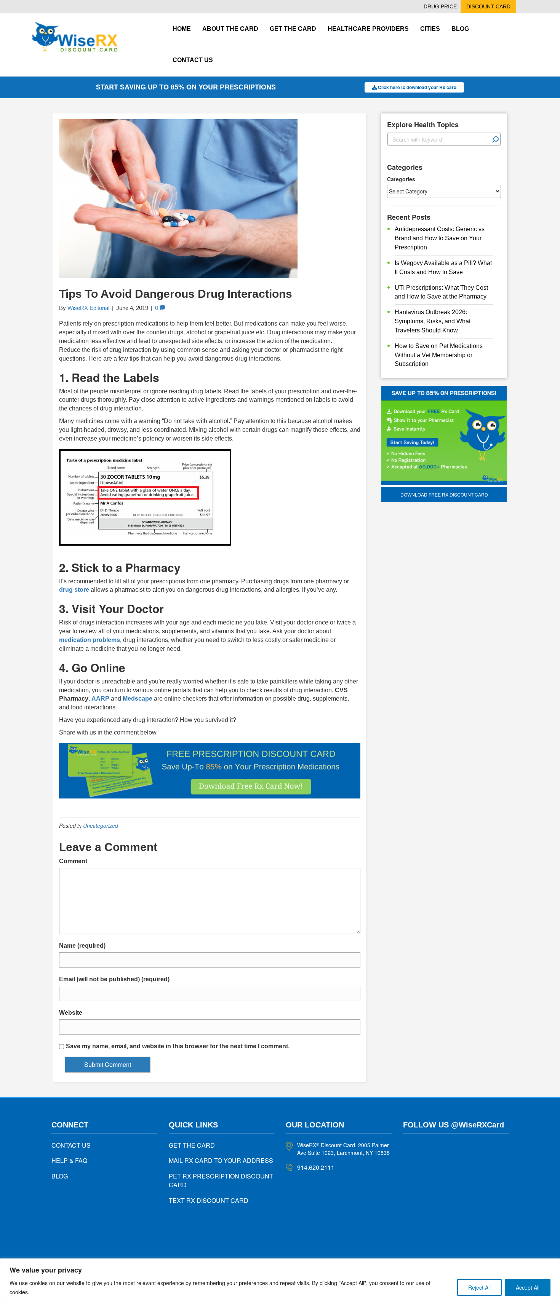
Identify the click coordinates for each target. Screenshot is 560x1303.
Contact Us (193, 60)
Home (182, 29)
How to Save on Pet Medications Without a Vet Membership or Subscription (439, 355)
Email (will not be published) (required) (114, 979)
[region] (280, 1280)
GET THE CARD (192, 1145)
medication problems (89, 640)
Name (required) (82, 945)
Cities (430, 29)
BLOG (59, 1176)
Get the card (293, 29)
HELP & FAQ (69, 1160)
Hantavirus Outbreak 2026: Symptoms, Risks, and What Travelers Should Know (432, 321)
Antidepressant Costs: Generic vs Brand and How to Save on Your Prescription (440, 238)
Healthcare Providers (368, 29)
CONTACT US (71, 1145)
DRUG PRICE (440, 6)
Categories (401, 179)
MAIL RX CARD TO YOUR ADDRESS (221, 1160)
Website (70, 1012)
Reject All (479, 1287)
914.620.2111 (315, 1167)
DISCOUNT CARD (488, 6)
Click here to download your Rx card (416, 87)
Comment (73, 861)
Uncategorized (100, 825)
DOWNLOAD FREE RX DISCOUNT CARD (444, 494)
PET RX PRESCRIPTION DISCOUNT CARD (221, 1180)
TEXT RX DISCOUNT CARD (208, 1200)
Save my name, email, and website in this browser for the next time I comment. (178, 1046)
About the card (230, 29)
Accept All (527, 1287)
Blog (460, 29)
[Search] (495, 139)
